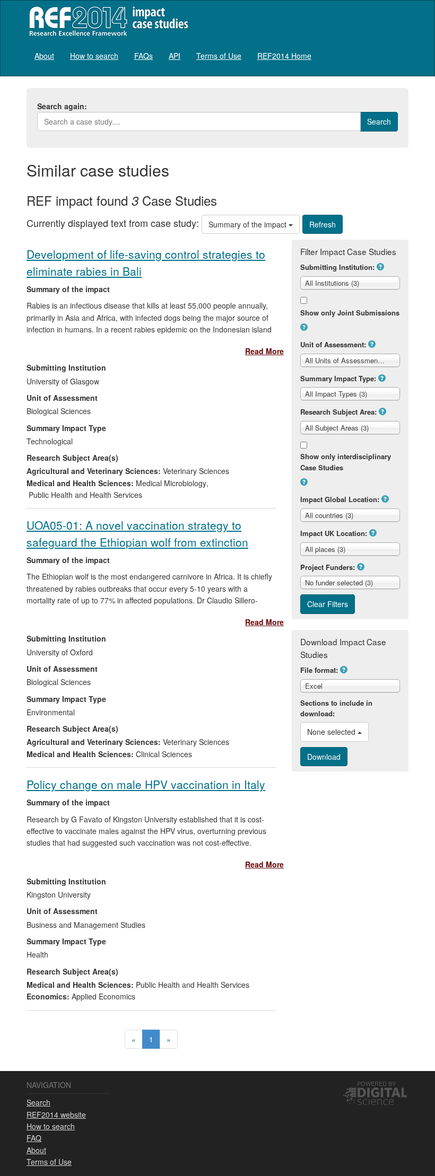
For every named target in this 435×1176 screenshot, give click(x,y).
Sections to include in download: (336, 708)
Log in (398, 51)
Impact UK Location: (333, 533)
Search (38, 1102)
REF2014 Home (284, 55)
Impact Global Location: (339, 499)
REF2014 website (56, 1114)
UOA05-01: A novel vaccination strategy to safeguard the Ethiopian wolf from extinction (137, 533)
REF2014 (106, 21)
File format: (319, 670)
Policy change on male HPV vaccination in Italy (146, 784)
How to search (94, 55)
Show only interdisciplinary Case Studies (345, 461)
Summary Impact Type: (338, 378)
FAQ (34, 1138)
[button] (380, 266)
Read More (264, 351)
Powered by (376, 1083)
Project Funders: (327, 567)
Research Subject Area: (338, 412)
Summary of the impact (248, 224)
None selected (332, 731)
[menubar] (173, 55)
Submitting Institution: (337, 267)
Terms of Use (218, 55)
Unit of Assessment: (333, 344)
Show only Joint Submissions (349, 313)
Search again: (62, 106)
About (44, 55)
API (174, 55)
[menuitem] (44, 55)
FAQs (143, 55)
